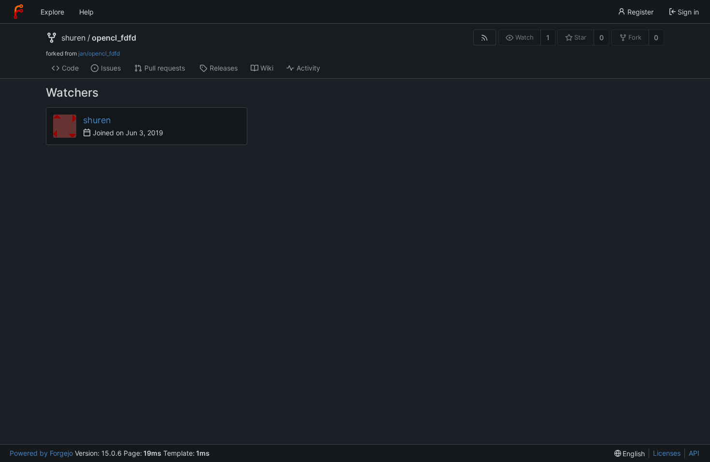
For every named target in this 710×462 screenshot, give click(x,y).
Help (86, 12)
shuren (73, 38)
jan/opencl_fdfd (99, 53)
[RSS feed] (484, 37)
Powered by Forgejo (41, 453)
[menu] (629, 453)
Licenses (667, 453)
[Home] (18, 11)
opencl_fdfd (114, 38)
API (694, 453)
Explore (52, 12)
